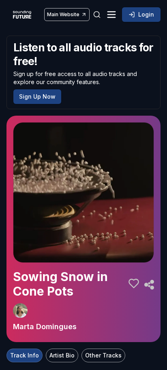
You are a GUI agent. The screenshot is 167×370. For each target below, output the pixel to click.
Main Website (63, 14)
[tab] (24, 355)
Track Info (24, 355)
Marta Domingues (45, 326)
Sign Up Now (37, 96)
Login (146, 14)
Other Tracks (103, 355)
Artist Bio (62, 355)
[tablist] (65, 355)
